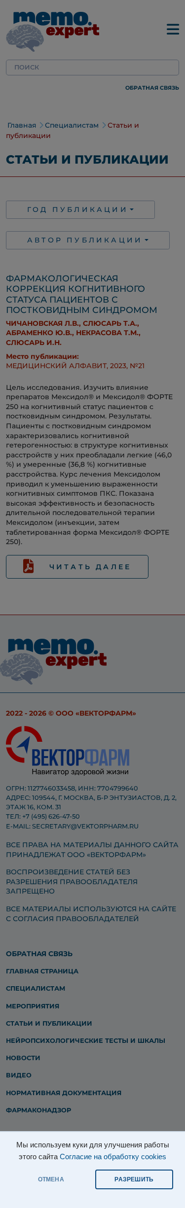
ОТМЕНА (51, 1179)
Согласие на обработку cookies (113, 1157)
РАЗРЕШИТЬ (133, 1179)
